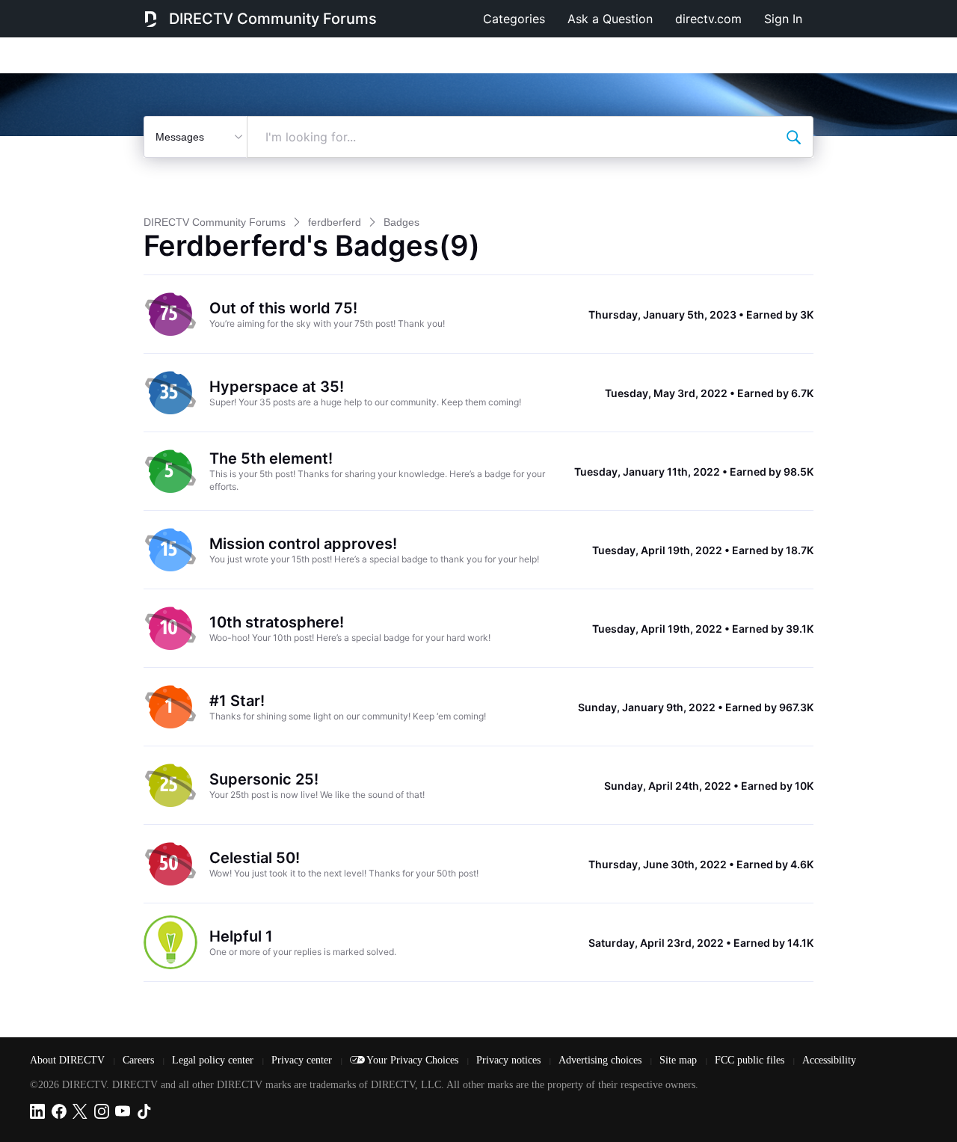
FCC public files (751, 1060)
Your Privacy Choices (413, 1060)
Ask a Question (610, 18)
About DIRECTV (69, 1060)
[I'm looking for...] (793, 136)
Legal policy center (214, 1060)
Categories (514, 18)
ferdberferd (334, 222)
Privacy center (303, 1060)
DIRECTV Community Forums (273, 19)
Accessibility (829, 1060)
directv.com (708, 18)
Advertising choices (601, 1060)
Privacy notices (510, 1060)
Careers (140, 1060)
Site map (679, 1060)
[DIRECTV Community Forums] (151, 18)
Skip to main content (63, 10)
